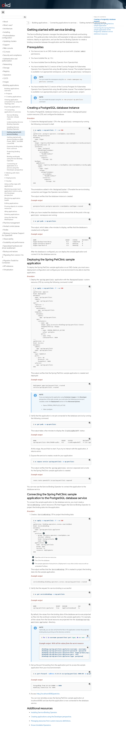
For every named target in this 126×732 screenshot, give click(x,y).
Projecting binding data (13, 152)
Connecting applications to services (63, 23)
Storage (6, 68)
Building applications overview (11, 90)
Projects (9, 94)
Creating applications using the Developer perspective (51, 717)
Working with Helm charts (11, 174)
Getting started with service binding (14, 133)
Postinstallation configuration (8, 37)
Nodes (5, 230)
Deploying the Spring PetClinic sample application (104, 24)
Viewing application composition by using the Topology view (13, 102)
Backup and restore (10, 251)
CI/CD (5, 78)
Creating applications (13, 97)
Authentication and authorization (9, 60)
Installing (6, 32)
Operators (7, 75)
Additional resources (100, 34)
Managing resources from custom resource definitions (50, 721)
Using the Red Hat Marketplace (10, 218)
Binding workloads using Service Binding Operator (14, 159)
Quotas (8, 181)
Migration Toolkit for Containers (10, 261)
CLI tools (6, 52)
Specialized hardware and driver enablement (12, 247)
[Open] (3, 12)
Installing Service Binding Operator (13, 128)
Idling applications (10, 211)
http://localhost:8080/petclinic (48, 694)
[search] (24, 17)
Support (6, 45)
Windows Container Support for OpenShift (13, 234)
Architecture (7, 29)
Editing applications (11, 203)
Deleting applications (11, 214)
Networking (7, 64)
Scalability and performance (13, 242)
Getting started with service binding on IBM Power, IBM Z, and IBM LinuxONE (15, 140)
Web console (8, 48)
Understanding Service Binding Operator (15, 123)
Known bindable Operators (41, 725)
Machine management (11, 223)
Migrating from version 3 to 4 (13, 256)
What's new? (8, 25)
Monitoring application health (12, 199)
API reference (8, 266)
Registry (6, 71)
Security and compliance (12, 55)
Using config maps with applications (12, 185)
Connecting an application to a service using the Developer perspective (15, 167)
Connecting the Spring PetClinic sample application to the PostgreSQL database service (104, 29)
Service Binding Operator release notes (13, 117)
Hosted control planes (11, 226)
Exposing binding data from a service (14, 147)
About (5, 22)
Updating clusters (9, 41)
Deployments (11, 178)
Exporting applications (12, 107)
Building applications (39, 23)
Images (6, 82)
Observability (8, 239)
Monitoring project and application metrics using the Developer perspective (13, 192)
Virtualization (8, 270)
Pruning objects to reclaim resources (13, 207)
